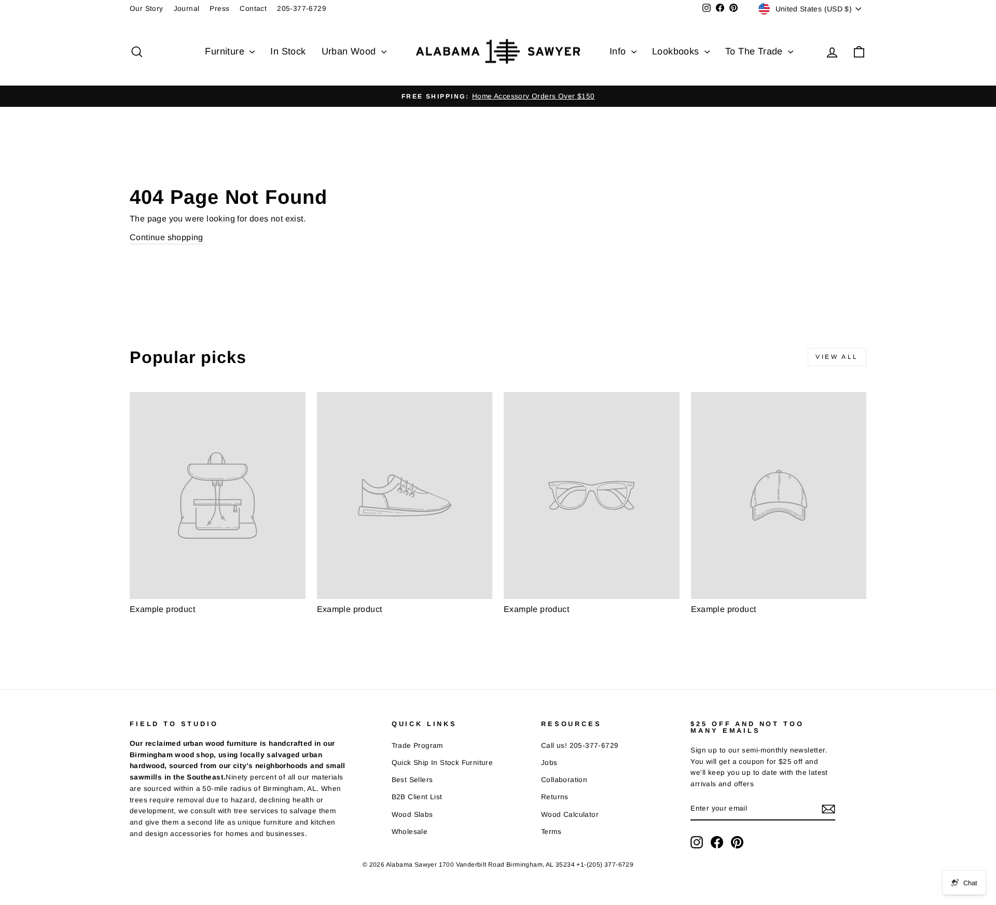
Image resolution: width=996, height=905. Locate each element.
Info (619, 51)
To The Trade (755, 51)
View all (837, 356)
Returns (555, 797)
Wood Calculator (570, 814)
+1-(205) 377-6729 (604, 864)
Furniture (226, 51)
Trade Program (417, 745)
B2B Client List (417, 797)
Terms (551, 832)
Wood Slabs (412, 814)
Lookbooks (677, 51)
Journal (187, 8)
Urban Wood (350, 51)
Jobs (549, 763)
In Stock (288, 51)
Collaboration (564, 780)
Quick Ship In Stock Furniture (442, 763)
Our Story (146, 8)
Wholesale (410, 832)
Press (219, 8)
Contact (253, 8)
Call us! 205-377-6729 (579, 745)
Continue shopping (166, 237)
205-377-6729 (301, 8)
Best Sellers (412, 780)
